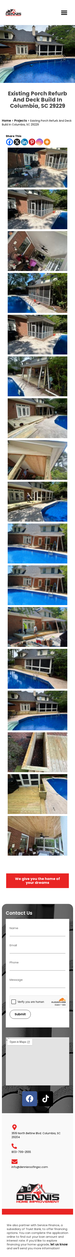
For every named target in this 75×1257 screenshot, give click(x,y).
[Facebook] (9, 142)
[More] (47, 142)
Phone (14, 962)
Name (14, 928)
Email (13, 945)
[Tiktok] (45, 1098)
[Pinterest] (32, 142)
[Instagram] (39, 142)
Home (6, 121)
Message (16, 980)
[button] (64, 13)
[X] (17, 142)
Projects (20, 121)
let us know (59, 1244)
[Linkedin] (24, 142)
